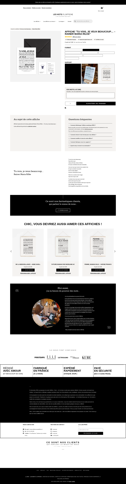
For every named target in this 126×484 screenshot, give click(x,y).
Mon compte (101, 11)
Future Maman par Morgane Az (63, 279)
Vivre (55, 404)
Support (68, 54)
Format (68, 47)
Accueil (12, 29)
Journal (69, 21)
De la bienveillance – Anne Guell (28, 279)
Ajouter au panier (96, 95)
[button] (28, 284)
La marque (61, 21)
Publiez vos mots (36, 7)
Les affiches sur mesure (49, 21)
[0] (102, 8)
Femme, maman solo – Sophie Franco (98, 279)
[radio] (66, 50)
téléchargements (89, 120)
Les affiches (36, 21)
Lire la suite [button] (18, 219)
